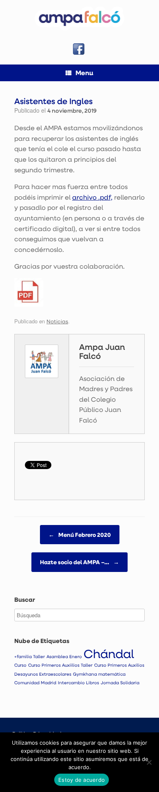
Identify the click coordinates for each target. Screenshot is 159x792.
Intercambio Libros (78, 682)
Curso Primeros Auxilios (119, 665)
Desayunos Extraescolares (42, 674)
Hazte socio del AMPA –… (79, 562)
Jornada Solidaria (120, 682)
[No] (149, 762)
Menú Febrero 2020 (80, 534)
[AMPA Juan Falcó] (79, 18)
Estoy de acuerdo (81, 779)
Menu (84, 72)
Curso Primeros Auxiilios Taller (60, 665)
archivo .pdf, (92, 197)
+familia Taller (29, 656)
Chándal (109, 653)
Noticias (57, 321)
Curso (20, 665)
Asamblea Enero (64, 656)
